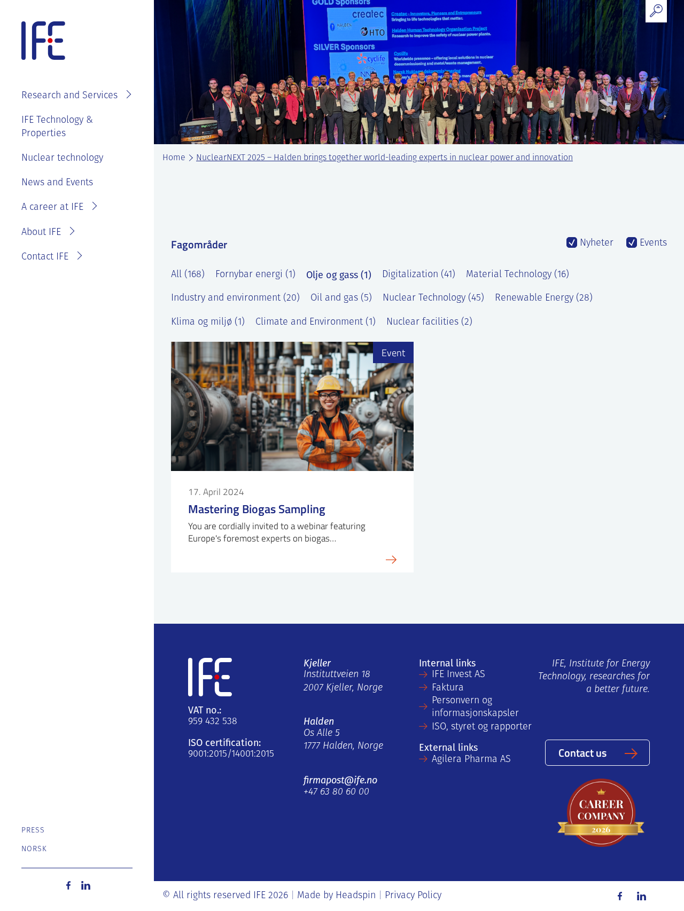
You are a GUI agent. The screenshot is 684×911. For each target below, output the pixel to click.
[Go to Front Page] (43, 41)
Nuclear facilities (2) (429, 322)
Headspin (356, 896)
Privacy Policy (413, 896)
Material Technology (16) (517, 275)
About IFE (41, 233)
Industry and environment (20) (235, 298)
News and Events (57, 183)
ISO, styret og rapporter (482, 727)
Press (33, 831)
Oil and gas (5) (341, 298)
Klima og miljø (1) (208, 322)
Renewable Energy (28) (544, 298)
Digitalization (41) (418, 275)
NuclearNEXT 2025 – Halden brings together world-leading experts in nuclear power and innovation (384, 158)
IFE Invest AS (458, 675)
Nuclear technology (62, 158)
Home (173, 158)
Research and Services (69, 96)
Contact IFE (44, 257)
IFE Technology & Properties (57, 127)
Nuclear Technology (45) (433, 298)
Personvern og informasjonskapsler (475, 707)
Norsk (34, 849)
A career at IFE (52, 208)
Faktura (448, 688)
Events (652, 243)
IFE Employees (92, 62)
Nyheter (595, 243)
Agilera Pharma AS (471, 760)
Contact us (582, 752)
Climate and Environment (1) (315, 322)
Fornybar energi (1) (255, 275)
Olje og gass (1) (338, 275)
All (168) (188, 275)
